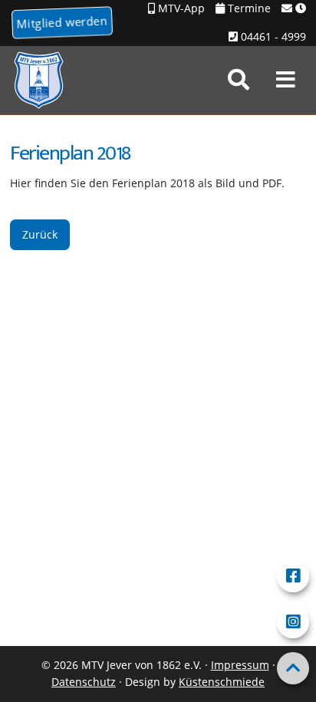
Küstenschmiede (222, 681)
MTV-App (180, 8)
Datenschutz (83, 681)
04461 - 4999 (272, 36)
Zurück (40, 234)
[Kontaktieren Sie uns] (293, 9)
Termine (248, 8)
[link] (238, 79)
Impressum (240, 665)
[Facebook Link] (293, 576)
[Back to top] (293, 668)
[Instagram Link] (293, 622)
